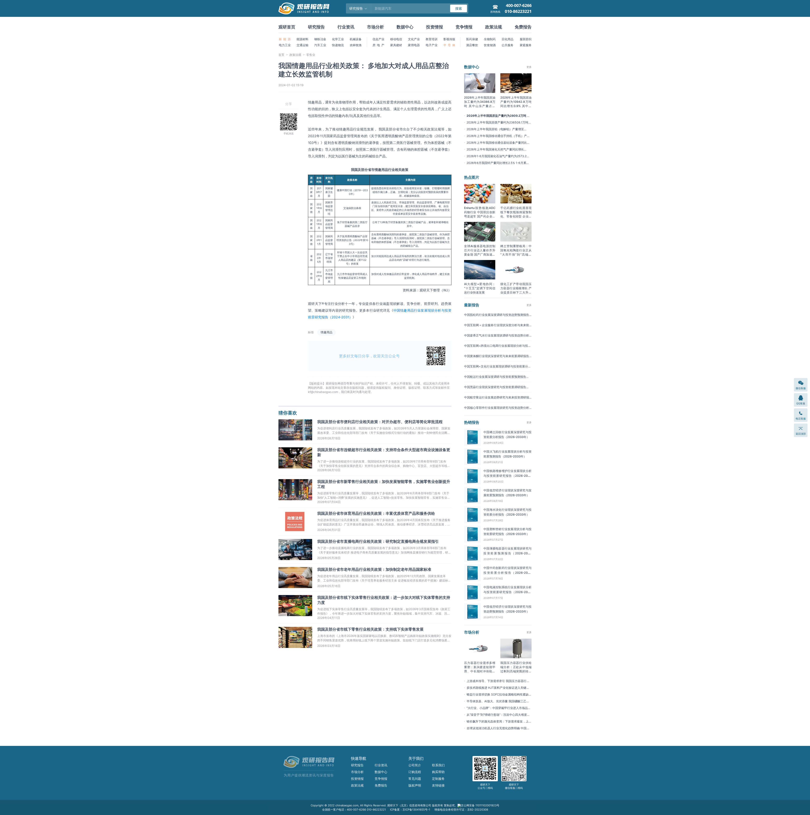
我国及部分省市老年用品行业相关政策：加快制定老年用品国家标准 (374, 569)
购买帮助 (438, 772)
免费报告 (523, 26)
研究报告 (316, 26)
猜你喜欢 (287, 413)
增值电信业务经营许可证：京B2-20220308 (461, 809)
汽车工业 (320, 45)
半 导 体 (449, 45)
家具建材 (396, 45)
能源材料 (302, 39)
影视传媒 (449, 39)
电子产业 (431, 45)
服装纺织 (526, 39)
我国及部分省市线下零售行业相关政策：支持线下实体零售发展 (370, 629)
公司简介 (414, 765)
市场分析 (375, 26)
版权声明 (414, 785)
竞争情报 (464, 26)
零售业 (310, 54)
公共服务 (507, 45)
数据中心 (405, 26)
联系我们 (438, 765)
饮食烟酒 (490, 45)
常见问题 (414, 779)
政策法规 (493, 26)
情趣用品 (326, 332)
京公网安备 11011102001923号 (480, 805)
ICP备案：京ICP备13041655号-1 (410, 809)
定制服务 (438, 779)
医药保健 (472, 39)
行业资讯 (346, 26)
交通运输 (302, 45)
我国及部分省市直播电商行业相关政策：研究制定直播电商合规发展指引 (378, 541)
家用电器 (414, 45)
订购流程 (414, 772)
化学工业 (338, 39)
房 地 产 (378, 45)
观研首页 (286, 26)
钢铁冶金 (320, 39)
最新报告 (471, 305)
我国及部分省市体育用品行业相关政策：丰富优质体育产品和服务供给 (376, 513)
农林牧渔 (356, 45)
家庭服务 (526, 45)
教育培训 (431, 39)
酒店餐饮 (472, 45)
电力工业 (285, 45)
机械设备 (356, 39)
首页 (281, 54)
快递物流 (338, 45)
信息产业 (378, 39)
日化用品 (507, 39)
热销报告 (471, 422)
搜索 (458, 8)
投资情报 (434, 26)
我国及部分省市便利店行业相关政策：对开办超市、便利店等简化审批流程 (380, 422)
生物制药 (490, 39)
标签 (311, 332)
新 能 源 (285, 39)
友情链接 (438, 785)
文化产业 (414, 39)
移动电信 (396, 39)
